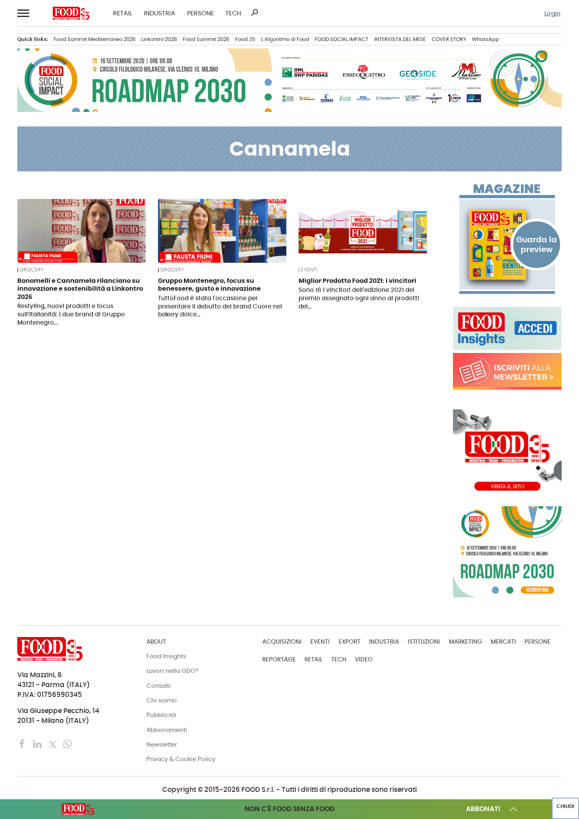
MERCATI (503, 641)
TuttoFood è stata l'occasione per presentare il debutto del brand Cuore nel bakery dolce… (220, 306)
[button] (23, 13)
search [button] (254, 12)
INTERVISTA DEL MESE (400, 39)
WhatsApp (485, 39)
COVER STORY (449, 39)
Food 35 (245, 39)
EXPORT (349, 641)
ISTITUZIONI (424, 641)
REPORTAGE (279, 659)
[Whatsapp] (67, 743)
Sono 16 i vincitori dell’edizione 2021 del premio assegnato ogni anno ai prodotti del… (359, 298)
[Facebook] (23, 743)
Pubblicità (161, 715)
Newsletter (162, 744)
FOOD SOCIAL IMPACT (341, 39)
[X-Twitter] (53, 743)
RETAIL (122, 13)
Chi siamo (162, 700)
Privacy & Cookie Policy (181, 759)
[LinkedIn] (38, 743)
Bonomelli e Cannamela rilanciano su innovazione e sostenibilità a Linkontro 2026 (80, 288)
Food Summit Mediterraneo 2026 (94, 39)
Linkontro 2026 (159, 39)
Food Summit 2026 (206, 39)
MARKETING (465, 641)
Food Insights (166, 656)
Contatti (159, 686)
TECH (233, 13)
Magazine (506, 189)
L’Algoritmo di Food (285, 39)
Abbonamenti (167, 730)
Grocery (31, 270)
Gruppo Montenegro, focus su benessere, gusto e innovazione (209, 284)
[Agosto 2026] (507, 244)
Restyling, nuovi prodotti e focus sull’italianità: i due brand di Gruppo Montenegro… (71, 314)
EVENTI (309, 270)
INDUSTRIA (159, 13)
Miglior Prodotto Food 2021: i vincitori (357, 280)
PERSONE (200, 13)
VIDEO (364, 659)
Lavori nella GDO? (173, 671)
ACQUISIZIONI (282, 641)
